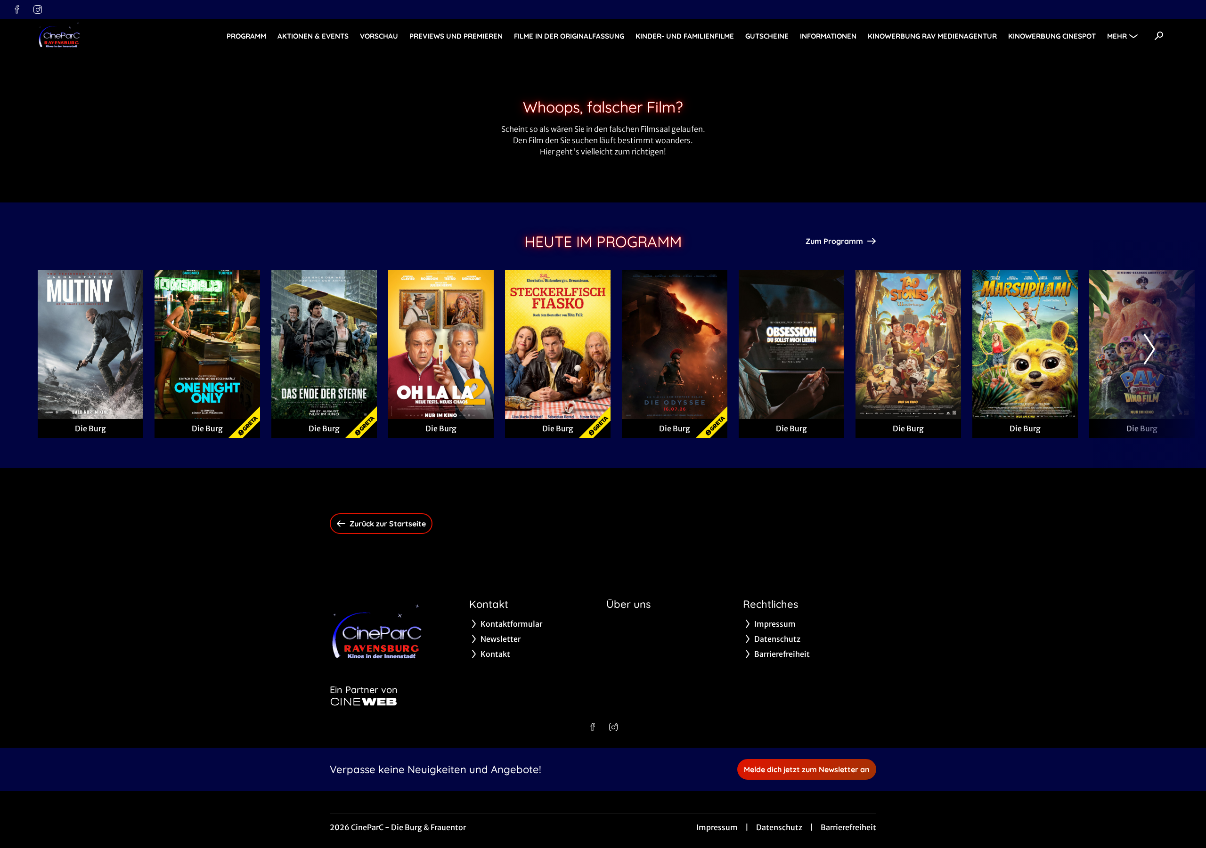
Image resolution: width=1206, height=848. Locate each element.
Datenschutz (779, 827)
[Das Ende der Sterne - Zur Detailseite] (324, 344)
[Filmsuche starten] (1158, 35)
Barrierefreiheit (848, 827)
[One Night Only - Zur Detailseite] (207, 344)
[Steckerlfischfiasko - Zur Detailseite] (558, 344)
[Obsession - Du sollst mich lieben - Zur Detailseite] (791, 344)
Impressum (717, 827)
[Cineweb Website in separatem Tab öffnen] (364, 701)
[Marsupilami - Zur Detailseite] (1025, 344)
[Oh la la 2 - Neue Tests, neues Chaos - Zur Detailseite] (441, 344)
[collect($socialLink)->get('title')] (17, 9)
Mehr (1117, 36)
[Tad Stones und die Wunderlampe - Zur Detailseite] (908, 344)
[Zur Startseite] (104, 35)
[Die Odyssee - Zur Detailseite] (674, 344)
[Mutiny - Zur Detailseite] (90, 344)
